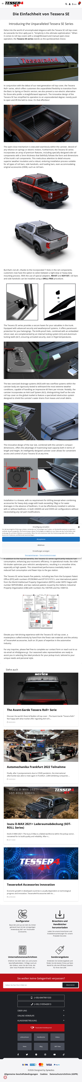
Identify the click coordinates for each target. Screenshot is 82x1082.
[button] (79, 527)
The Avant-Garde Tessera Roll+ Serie (32, 710)
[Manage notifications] (5, 1077)
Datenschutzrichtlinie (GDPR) (64, 1074)
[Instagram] (45, 1054)
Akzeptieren (41, 539)
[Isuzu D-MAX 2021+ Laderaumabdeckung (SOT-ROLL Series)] (41, 803)
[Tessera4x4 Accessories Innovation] (41, 863)
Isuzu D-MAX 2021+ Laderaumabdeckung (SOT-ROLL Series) (39, 825)
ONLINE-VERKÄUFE (26, 1016)
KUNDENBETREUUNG (27, 1021)
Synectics (50, 1070)
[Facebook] (18, 1054)
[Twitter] (27, 1054)
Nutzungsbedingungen (31, 555)
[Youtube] (54, 1054)
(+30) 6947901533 (42, 997)
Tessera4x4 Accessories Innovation (31, 884)
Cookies (44, 1074)
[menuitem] (66, 4)
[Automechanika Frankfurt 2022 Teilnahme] (41, 746)
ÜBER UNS (22, 1011)
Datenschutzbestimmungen (48, 555)
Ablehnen (41, 545)
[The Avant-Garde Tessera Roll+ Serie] (41, 689)
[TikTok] (63, 1054)
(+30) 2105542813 (42, 1004)
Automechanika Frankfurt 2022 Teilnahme (36, 767)
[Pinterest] (36, 1054)
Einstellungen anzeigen (41, 551)
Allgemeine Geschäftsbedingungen (21, 1074)
